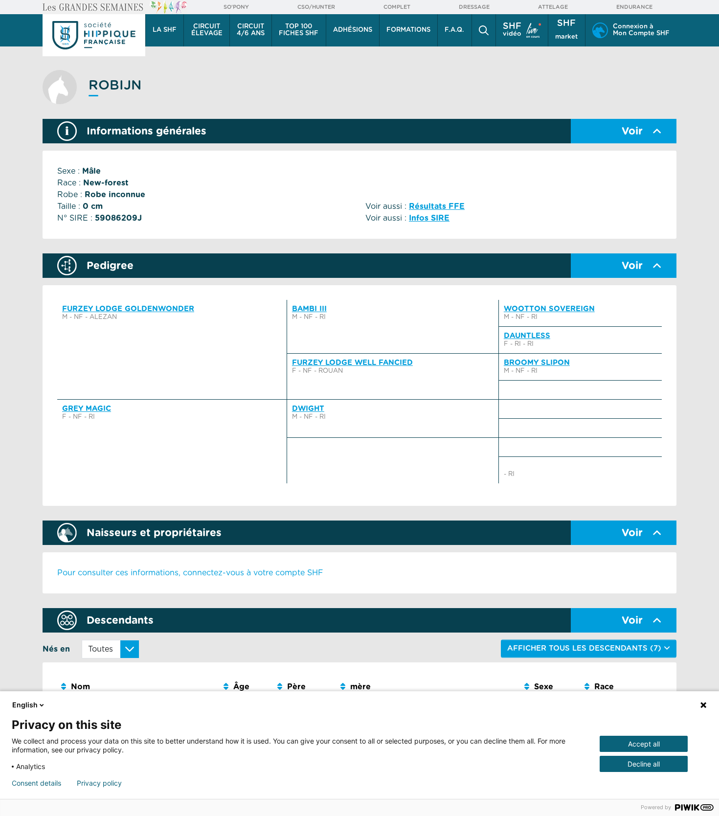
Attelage (553, 7)
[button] (483, 30)
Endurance (634, 7)
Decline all (644, 764)
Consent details (36, 783)
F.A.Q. (454, 30)
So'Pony (236, 7)
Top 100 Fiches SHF (298, 30)
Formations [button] (408, 30)
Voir (632, 131)
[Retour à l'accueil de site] (94, 35)
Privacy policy (99, 783)
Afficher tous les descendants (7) (585, 648)
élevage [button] (207, 30)
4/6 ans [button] (251, 30)
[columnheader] (138, 687)
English (25, 705)
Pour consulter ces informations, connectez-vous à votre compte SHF (190, 573)
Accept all (644, 744)
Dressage (474, 7)
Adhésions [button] (352, 30)
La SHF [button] (165, 30)
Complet (396, 7)
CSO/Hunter (316, 7)
